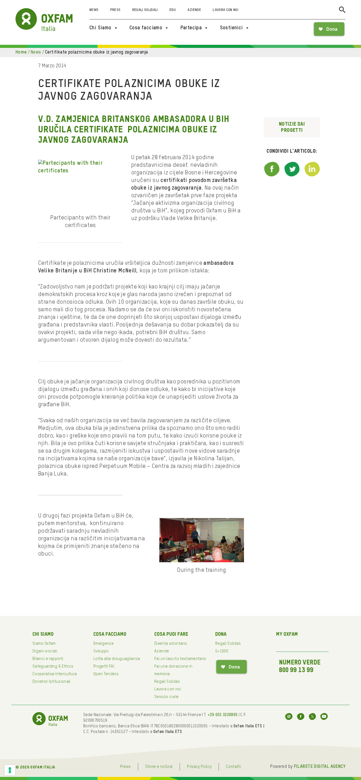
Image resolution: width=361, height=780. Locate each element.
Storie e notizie (159, 767)
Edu (173, 10)
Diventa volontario (170, 644)
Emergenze (103, 644)
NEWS (36, 52)
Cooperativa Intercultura (54, 674)
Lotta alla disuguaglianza (116, 659)
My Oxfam (287, 634)
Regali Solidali (145, 10)
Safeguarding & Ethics (52, 666)
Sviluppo (101, 651)
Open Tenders (105, 674)
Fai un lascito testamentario (180, 659)
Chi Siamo (100, 27)
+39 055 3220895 (222, 715)
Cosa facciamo (145, 27)
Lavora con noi (225, 10)
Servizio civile (166, 697)
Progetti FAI (103, 666)
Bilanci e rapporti (47, 659)
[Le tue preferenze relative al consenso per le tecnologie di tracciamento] (10, 770)
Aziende (194, 10)
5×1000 (221, 651)
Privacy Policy (199, 767)
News (93, 10)
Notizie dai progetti (292, 127)
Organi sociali (44, 651)
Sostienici (231, 27)
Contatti (233, 767)
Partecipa (191, 27)
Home (21, 52)
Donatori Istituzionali (51, 682)
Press (115, 10)
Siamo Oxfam (44, 644)
